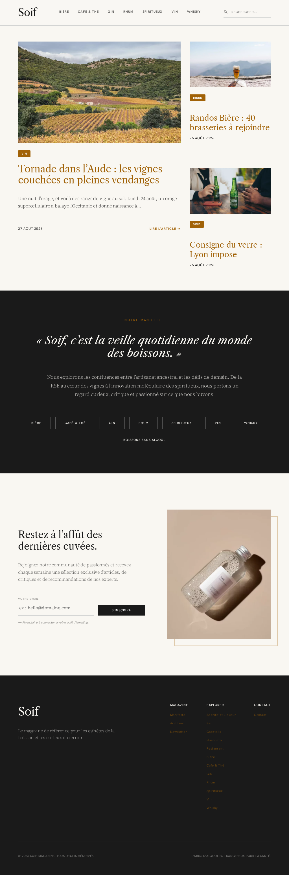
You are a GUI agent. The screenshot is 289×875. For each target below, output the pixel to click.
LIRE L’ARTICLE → (165, 228)
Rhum (128, 12)
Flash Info (214, 740)
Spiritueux (153, 12)
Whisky (194, 12)
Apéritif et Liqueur (221, 715)
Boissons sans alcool (144, 440)
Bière (64, 12)
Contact (260, 715)
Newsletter (178, 732)
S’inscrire (121, 610)
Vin (175, 12)
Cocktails (214, 732)
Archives (177, 723)
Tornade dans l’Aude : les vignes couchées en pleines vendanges (90, 175)
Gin (111, 12)
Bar (209, 723)
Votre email (28, 599)
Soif (27, 12)
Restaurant (215, 748)
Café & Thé (88, 12)
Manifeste (177, 715)
